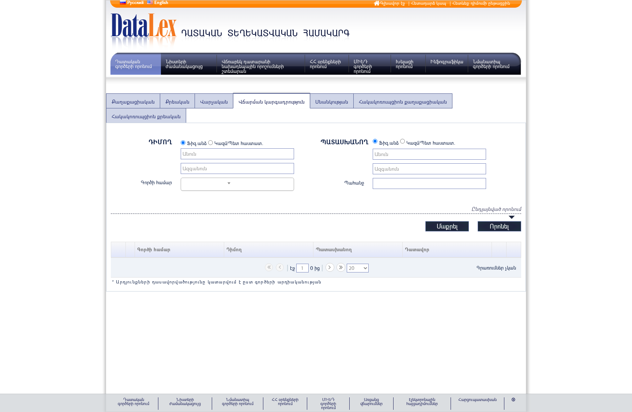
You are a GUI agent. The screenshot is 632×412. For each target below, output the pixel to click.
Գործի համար (156, 182)
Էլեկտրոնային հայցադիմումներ (422, 401)
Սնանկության (331, 101)
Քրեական (177, 101)
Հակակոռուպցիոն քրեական (146, 116)
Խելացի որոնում (404, 64)
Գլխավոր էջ (392, 3)
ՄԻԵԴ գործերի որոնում (363, 66)
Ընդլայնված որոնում (496, 208)
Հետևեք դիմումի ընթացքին (481, 3)
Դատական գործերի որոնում (133, 64)
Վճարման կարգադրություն (271, 101)
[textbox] (302, 268)
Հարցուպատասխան (477, 399)
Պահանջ (354, 182)
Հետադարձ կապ (428, 3)
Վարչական (214, 101)
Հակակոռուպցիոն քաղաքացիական (403, 101)
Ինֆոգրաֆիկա (446, 61)
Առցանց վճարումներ (371, 401)
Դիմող (160, 142)
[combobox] (207, 183)
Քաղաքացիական (133, 101)
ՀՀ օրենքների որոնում (325, 64)
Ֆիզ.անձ (196, 143)
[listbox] (358, 268)
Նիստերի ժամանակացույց (184, 64)
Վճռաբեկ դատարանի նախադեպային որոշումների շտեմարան (253, 66)
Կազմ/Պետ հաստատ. (238, 143)
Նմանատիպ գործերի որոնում (491, 64)
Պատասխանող (344, 142)
